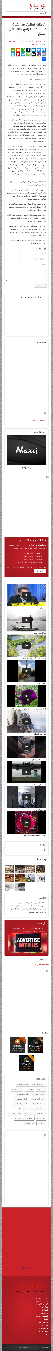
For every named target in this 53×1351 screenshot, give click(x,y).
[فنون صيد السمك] (26, 721)
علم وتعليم (30, 1123)
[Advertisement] (26, 378)
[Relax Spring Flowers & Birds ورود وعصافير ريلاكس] (26, 696)
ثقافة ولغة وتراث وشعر (25, 1118)
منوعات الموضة (38, 1104)
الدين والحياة (23, 1084)
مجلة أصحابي (38, 41)
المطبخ (41, 1113)
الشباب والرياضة (38, 1108)
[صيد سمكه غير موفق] (26, 747)
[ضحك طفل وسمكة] (26, 772)
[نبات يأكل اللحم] (26, 595)
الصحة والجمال (12, 41)
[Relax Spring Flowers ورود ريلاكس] (26, 822)
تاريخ (42, 1123)
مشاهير (41, 1118)
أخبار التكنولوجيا (38, 1099)
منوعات (30, 1113)
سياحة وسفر (39, 1094)
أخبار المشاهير (22, 1099)
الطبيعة (41, 1089)
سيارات (23, 1108)
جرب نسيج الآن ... (26, 1268)
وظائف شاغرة (16, 1113)
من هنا (39, 571)
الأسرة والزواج (39, 1084)
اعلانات (30, 1089)
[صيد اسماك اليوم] (26, 797)
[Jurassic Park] (26, 671)
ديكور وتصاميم (24, 1094)
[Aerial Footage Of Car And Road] (26, 646)
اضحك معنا (17, 1089)
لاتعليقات (32, 44)
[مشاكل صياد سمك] (26, 620)
